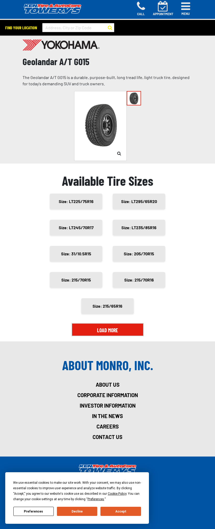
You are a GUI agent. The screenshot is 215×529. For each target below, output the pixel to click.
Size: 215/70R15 (76, 279)
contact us (107, 437)
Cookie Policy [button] (117, 494)
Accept (120, 511)
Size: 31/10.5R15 (76, 253)
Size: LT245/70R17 (76, 227)
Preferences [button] (96, 499)
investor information (108, 405)
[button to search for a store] (110, 27)
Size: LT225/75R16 (76, 201)
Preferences (33, 511)
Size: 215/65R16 (107, 305)
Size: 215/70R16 (139, 279)
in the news (107, 416)
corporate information (107, 395)
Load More (107, 330)
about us (108, 384)
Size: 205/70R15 (139, 253)
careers (107, 426)
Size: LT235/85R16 (139, 227)
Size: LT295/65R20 (139, 201)
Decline (77, 511)
